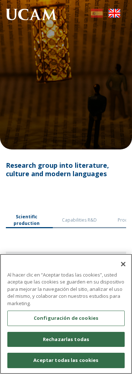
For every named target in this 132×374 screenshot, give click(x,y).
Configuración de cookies (66, 318)
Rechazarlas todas (66, 339)
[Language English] (114, 15)
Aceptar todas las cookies (65, 360)
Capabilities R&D (79, 220)
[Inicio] (31, 15)
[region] (66, 314)
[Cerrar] (123, 264)
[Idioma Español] (97, 15)
